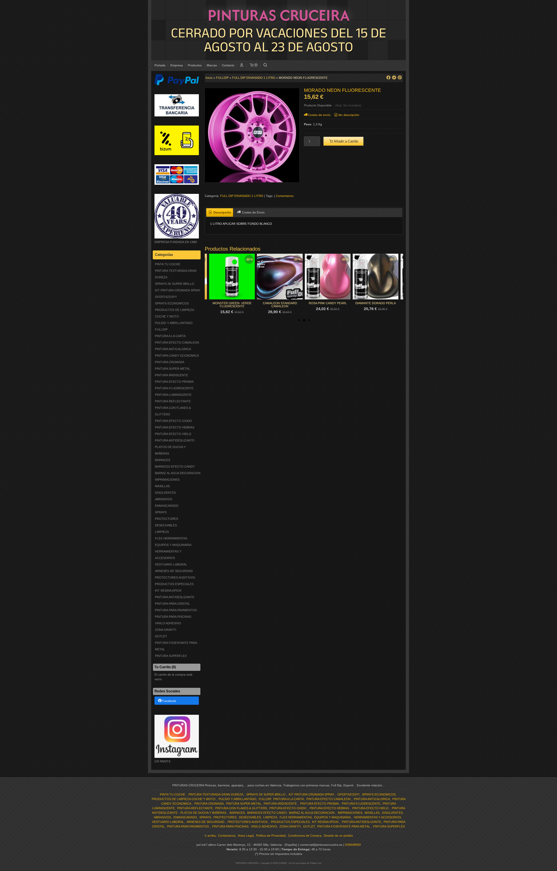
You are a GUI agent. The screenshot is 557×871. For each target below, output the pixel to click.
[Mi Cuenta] (241, 65)
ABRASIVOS (163, 499)
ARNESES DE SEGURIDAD (174, 571)
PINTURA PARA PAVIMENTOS (176, 610)
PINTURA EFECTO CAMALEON (177, 342)
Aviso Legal (246, 835)
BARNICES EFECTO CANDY (175, 466)
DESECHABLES (166, 525)
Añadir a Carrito (345, 141)
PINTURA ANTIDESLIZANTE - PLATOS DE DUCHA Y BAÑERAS (175, 447)
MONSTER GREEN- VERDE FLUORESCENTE (232, 304)
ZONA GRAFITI (165, 629)
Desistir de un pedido (338, 835)
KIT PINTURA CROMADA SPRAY (177, 290)
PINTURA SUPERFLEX (171, 656)
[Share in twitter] (394, 77)
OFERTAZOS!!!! (166, 297)
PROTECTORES (166, 518)
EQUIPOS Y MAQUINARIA (173, 545)
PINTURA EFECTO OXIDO (173, 421)
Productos (195, 65)
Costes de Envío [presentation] (253, 212)
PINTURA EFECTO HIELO (173, 434)
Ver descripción (348, 115)
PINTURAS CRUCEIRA (279, 15)
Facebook (169, 701)
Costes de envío (319, 115)
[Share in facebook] (388, 77)
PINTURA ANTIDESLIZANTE (174, 597)
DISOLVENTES (165, 492)
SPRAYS (161, 512)
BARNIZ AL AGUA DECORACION (177, 473)
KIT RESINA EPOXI (168, 590)
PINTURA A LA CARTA (170, 336)
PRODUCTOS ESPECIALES (174, 584)
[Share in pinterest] (400, 77)
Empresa (176, 65)
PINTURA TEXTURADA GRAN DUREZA (175, 274)
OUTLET (161, 636)
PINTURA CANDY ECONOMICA (177, 355)
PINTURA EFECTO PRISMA (174, 381)
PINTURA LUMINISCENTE (173, 394)
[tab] (219, 212)
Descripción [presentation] (222, 212)
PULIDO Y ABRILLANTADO (174, 323)
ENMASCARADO (166, 505)
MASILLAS (162, 486)
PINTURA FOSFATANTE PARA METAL (176, 646)
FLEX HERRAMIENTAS (171, 538)
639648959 (353, 844)
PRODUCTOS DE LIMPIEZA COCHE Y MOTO (174, 313)
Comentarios (285, 196)
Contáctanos (226, 835)
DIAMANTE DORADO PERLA (375, 303)
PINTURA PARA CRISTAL (172, 603)
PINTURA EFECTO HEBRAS (174, 427)
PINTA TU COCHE (167, 264)
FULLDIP (161, 329)
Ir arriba (210, 835)
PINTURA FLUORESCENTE (174, 388)
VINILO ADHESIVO (168, 623)
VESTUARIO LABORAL (171, 564)
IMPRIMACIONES (167, 479)
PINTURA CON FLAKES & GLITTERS (173, 411)
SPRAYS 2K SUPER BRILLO (174, 283)
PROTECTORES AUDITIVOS (175, 577)
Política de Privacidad (271, 835)
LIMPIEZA (162, 532)
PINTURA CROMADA (169, 362)
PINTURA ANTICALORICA (173, 349)
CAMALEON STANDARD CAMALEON (280, 304)
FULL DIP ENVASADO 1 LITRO (241, 196)
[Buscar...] (265, 65)
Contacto (228, 65)
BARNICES (162, 460)
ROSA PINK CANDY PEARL (328, 303)
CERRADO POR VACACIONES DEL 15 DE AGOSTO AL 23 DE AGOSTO (278, 39)
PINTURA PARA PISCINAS (173, 616)
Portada (159, 65)
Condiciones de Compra (304, 835)
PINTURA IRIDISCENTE (171, 375)
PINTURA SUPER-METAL (172, 368)
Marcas (212, 65)
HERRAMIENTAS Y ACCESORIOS (168, 555)
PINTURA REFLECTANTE (173, 401)
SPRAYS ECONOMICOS (172, 303)
